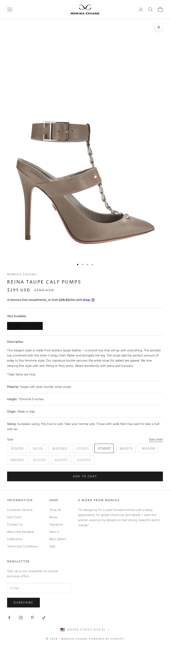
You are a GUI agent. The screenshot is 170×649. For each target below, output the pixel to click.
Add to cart (85, 476)
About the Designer (21, 532)
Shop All (55, 510)
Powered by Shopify (106, 639)
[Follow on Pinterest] (32, 617)
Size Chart (14, 517)
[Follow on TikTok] (44, 617)
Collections (15, 539)
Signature (56, 524)
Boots (53, 517)
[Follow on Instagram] (21, 617)
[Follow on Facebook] (9, 617)
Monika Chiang (22, 274)
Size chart (156, 439)
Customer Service (20, 510)
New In (54, 532)
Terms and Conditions (22, 546)
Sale (52, 546)
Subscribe (23, 602)
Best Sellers (57, 539)
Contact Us (15, 524)
